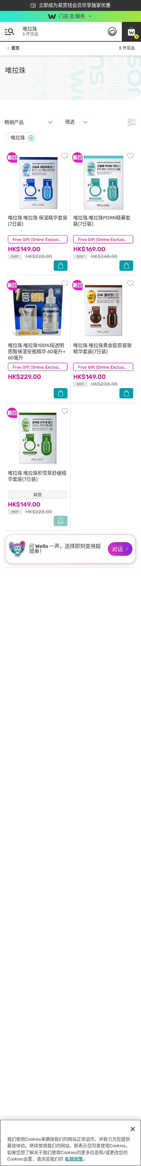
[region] (70, 1142)
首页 (15, 48)
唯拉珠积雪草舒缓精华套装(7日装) (37, 476)
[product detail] (37, 183)
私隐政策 (74, 1159)
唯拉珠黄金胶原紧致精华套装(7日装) (102, 349)
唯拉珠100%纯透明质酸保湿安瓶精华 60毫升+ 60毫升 (37, 352)
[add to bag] (60, 265)
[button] (131, 31)
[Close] (31, 138)
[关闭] (132, 1129)
